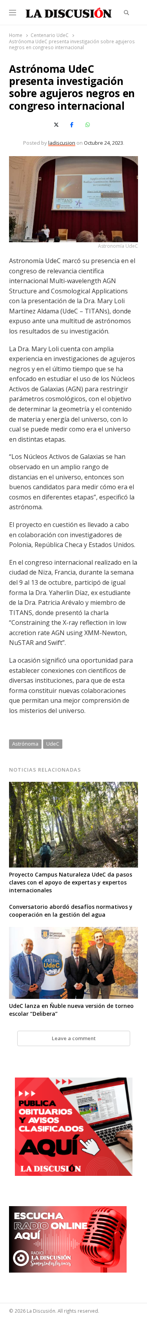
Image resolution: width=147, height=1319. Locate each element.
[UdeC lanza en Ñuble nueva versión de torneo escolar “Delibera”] (73, 931)
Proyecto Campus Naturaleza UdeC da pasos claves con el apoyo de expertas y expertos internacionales (70, 882)
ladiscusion (61, 142)
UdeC (52, 743)
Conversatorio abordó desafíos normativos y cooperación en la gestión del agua (70, 910)
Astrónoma (25, 743)
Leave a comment (74, 1038)
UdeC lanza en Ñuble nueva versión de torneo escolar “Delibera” (71, 1009)
